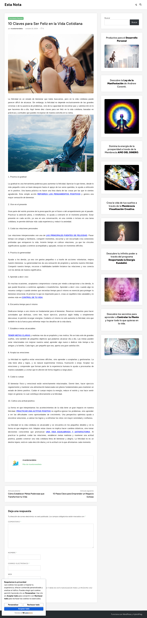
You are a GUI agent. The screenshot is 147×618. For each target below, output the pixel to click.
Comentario (14, 522)
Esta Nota (13, 4)
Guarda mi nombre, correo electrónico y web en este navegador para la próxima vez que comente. (50, 589)
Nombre (12, 553)
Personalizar (13, 605)
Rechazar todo (33, 605)
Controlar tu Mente (128, 317)
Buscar (107, 18)
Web (10, 574)
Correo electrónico (19, 563)
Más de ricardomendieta (32, 464)
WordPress (127, 614)
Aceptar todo (23, 609)
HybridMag (137, 614)
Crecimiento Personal (16, 18)
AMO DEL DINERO (128, 152)
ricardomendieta (17, 29)
